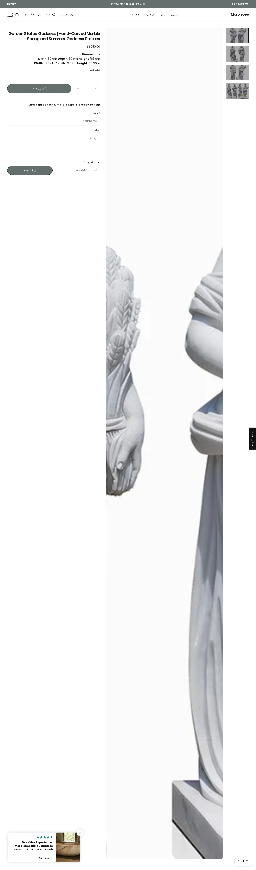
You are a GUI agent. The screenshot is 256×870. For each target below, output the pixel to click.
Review (12, 3)
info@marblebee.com (126, 3)
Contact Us (240, 3)
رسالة (97, 130)
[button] (67, 14)
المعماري (175, 14)
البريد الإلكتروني (93, 162)
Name (96, 113)
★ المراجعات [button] (253, 438)
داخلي (162, 14)
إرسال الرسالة (30, 170)
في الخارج (150, 14)
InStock (134, 14)
